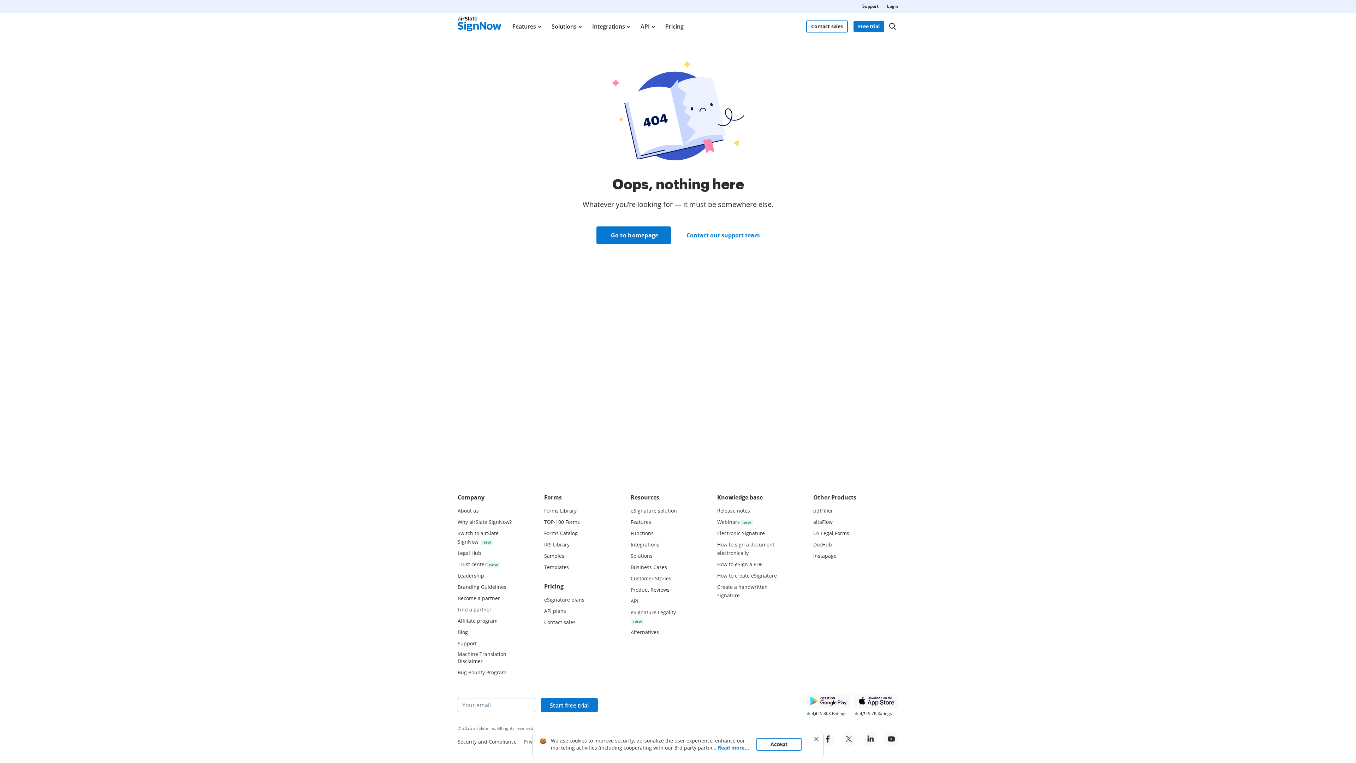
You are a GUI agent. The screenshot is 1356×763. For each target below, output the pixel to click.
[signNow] (479, 26)
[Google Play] (828, 701)
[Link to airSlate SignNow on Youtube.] (891, 739)
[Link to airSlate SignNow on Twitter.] (849, 739)
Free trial (869, 26)
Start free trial (569, 705)
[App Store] (876, 701)
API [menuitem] (645, 26)
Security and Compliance (487, 741)
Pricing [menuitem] (674, 26)
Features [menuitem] (524, 26)
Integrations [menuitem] (608, 26)
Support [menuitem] (870, 6)
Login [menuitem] (892, 6)
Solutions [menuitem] (564, 26)
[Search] (892, 26)
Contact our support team (723, 235)
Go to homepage (635, 235)
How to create (747, 575)
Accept (779, 744)
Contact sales (827, 26)
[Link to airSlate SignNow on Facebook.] (828, 739)
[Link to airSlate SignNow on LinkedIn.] (870, 739)
